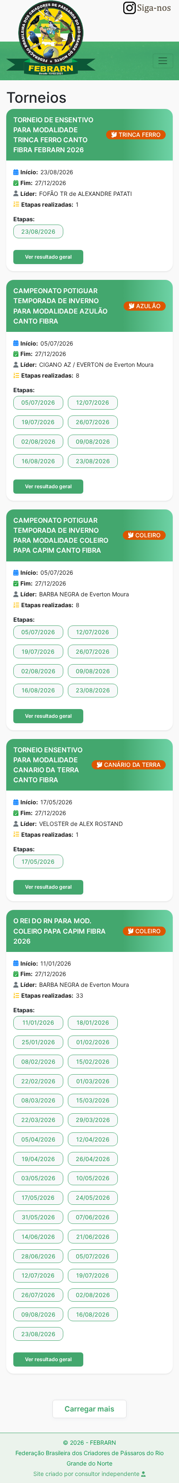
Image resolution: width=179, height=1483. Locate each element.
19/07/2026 (38, 421)
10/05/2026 (92, 1177)
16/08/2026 (38, 461)
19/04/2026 (38, 1158)
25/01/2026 (38, 1042)
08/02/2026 (38, 1061)
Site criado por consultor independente (87, 1473)
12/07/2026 (92, 402)
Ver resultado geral (48, 257)
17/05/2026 (38, 861)
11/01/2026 (38, 1022)
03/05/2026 (38, 1177)
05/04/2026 (38, 1139)
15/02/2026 (92, 1061)
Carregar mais (89, 1408)
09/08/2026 (93, 441)
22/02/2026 (38, 1081)
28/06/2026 (38, 1256)
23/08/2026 (38, 231)
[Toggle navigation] (163, 61)
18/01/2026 (93, 1022)
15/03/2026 (92, 1100)
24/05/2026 (93, 1197)
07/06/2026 (92, 1217)
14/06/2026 (38, 1236)
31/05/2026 (38, 1217)
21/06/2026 (92, 1236)
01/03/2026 (92, 1081)
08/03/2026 (38, 1100)
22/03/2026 (38, 1119)
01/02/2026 (92, 1042)
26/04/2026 (93, 1158)
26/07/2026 (92, 421)
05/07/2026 (38, 402)
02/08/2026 (38, 441)
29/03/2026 (93, 1119)
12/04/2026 (92, 1139)
